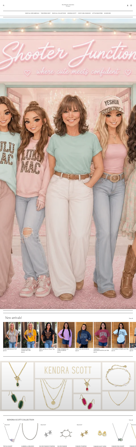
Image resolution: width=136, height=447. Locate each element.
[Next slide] (131, 337)
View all (131, 318)
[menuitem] (32, 13)
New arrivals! (13, 318)
